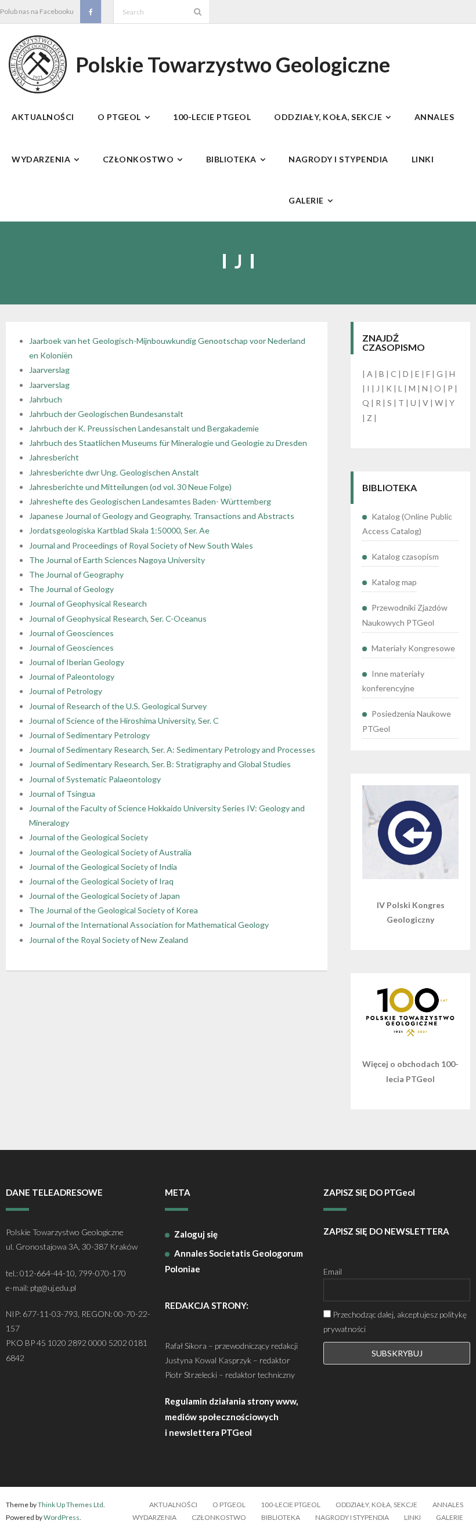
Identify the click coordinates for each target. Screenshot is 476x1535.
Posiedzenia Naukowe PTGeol (406, 721)
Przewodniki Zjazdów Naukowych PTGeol (405, 615)
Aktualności (173, 1504)
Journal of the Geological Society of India (103, 867)
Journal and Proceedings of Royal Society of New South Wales (141, 545)
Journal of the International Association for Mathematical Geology (149, 925)
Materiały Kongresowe (413, 648)
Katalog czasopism (405, 556)
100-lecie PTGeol (290, 1504)
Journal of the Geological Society (88, 837)
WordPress (62, 1517)
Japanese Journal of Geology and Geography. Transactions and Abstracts (161, 516)
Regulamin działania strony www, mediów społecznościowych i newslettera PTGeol (231, 1417)
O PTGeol (229, 1504)
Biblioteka (280, 1517)
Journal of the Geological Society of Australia (110, 852)
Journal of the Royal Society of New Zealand (108, 940)
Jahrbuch (45, 399)
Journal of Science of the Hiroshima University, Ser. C (124, 720)
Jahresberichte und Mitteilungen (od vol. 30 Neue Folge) (130, 487)
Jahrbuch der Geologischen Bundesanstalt (106, 414)
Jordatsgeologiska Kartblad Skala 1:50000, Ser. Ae (119, 530)
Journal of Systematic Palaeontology (95, 779)
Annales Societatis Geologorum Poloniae (234, 1261)
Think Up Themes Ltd (70, 1504)
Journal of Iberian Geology (76, 662)
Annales (447, 1504)
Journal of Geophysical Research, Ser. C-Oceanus (118, 618)
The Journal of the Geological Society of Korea (113, 910)
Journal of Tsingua (62, 794)
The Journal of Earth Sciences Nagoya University (117, 560)
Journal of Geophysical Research (88, 603)
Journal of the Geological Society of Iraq (101, 881)
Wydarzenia (154, 1517)
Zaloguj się (196, 1234)
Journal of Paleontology (71, 676)
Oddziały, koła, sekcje (376, 1504)
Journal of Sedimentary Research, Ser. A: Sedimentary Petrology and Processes (172, 749)
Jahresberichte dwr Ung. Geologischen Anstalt (114, 472)
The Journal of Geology (71, 589)
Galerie (449, 1517)
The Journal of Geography (76, 574)
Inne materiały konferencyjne (393, 681)
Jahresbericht (54, 457)
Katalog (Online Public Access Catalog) (407, 523)
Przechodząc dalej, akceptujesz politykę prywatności (395, 1321)
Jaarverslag (49, 370)
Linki (412, 1517)
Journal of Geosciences (71, 633)
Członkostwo (219, 1517)
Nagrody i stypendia (352, 1517)
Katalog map (394, 582)
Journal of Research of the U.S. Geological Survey (118, 706)
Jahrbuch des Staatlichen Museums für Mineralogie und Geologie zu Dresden (168, 443)
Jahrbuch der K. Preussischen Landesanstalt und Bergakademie (144, 428)
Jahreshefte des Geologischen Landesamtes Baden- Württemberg (150, 501)
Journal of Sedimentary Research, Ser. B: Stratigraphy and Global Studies (160, 764)
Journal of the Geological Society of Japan (104, 896)
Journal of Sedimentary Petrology (89, 735)
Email (332, 1271)
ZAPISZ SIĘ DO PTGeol (369, 1192)
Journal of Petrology (65, 691)
